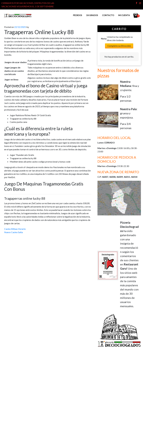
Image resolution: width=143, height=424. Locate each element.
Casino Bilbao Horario (15, 229)
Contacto (108, 15)
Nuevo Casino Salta (13, 232)
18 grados (92, 15)
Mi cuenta (124, 15)
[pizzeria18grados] (18, 15)
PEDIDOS (77, 15)
